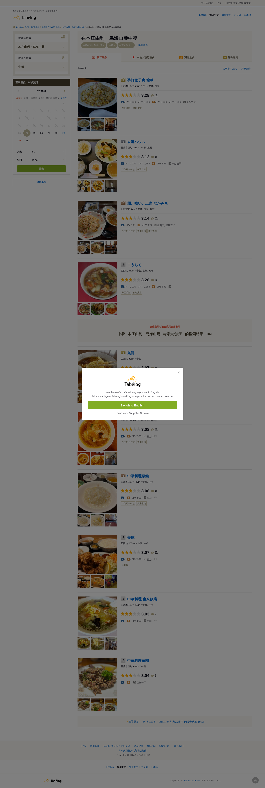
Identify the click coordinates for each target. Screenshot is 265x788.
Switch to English (132, 405)
